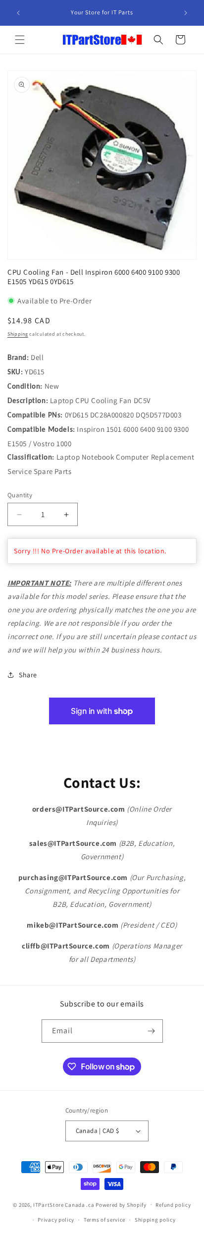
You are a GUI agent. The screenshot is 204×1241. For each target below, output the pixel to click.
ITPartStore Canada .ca (63, 1204)
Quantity (19, 495)
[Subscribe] (151, 1031)
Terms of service (104, 1219)
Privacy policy (56, 1219)
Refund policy (173, 1204)
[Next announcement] (186, 13)
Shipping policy (155, 1219)
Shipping (17, 334)
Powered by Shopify (121, 1204)
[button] (20, 40)
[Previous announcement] (18, 13)
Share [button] (28, 674)
